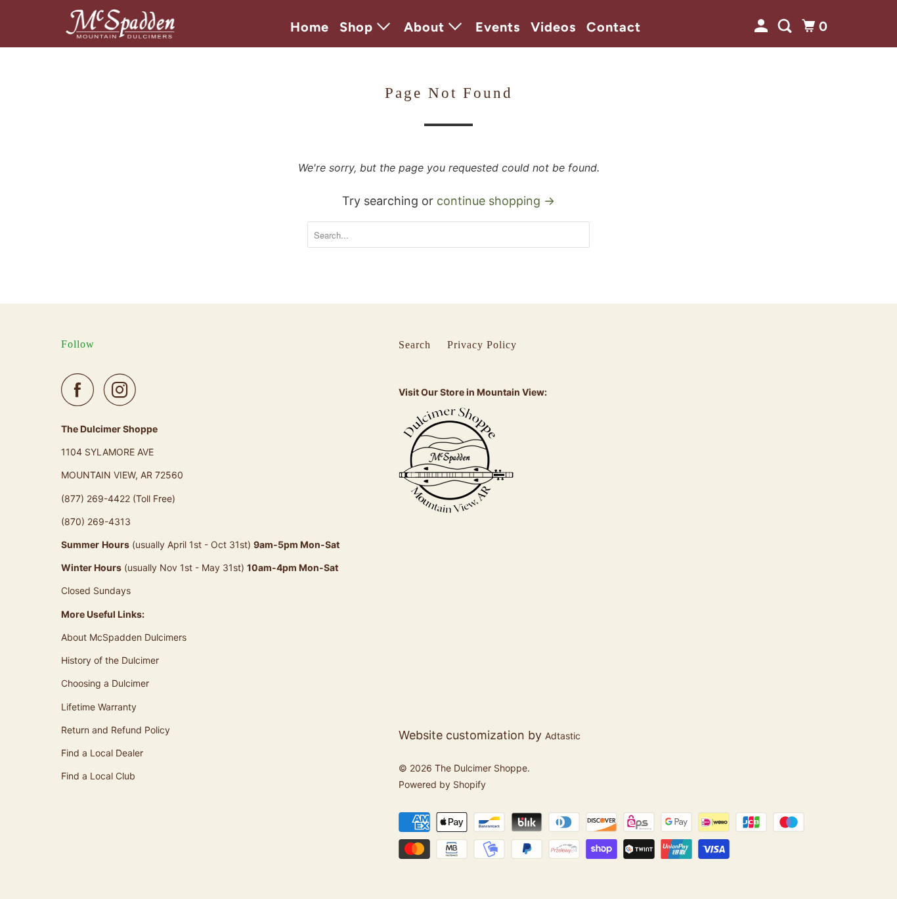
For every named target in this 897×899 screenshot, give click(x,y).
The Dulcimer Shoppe (481, 767)
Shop (358, 27)
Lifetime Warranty (99, 706)
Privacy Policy (482, 344)
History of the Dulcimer (110, 660)
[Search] (786, 26)
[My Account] (763, 26)
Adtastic (562, 735)
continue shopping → (496, 201)
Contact (613, 27)
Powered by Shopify (442, 784)
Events (497, 27)
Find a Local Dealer (102, 752)
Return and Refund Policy (115, 729)
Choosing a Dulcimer (105, 683)
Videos (553, 27)
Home (309, 27)
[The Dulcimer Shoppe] (120, 23)
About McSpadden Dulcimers (123, 637)
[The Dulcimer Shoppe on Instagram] (123, 389)
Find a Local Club (98, 775)
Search (415, 344)
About (426, 27)
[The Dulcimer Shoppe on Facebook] (80, 389)
